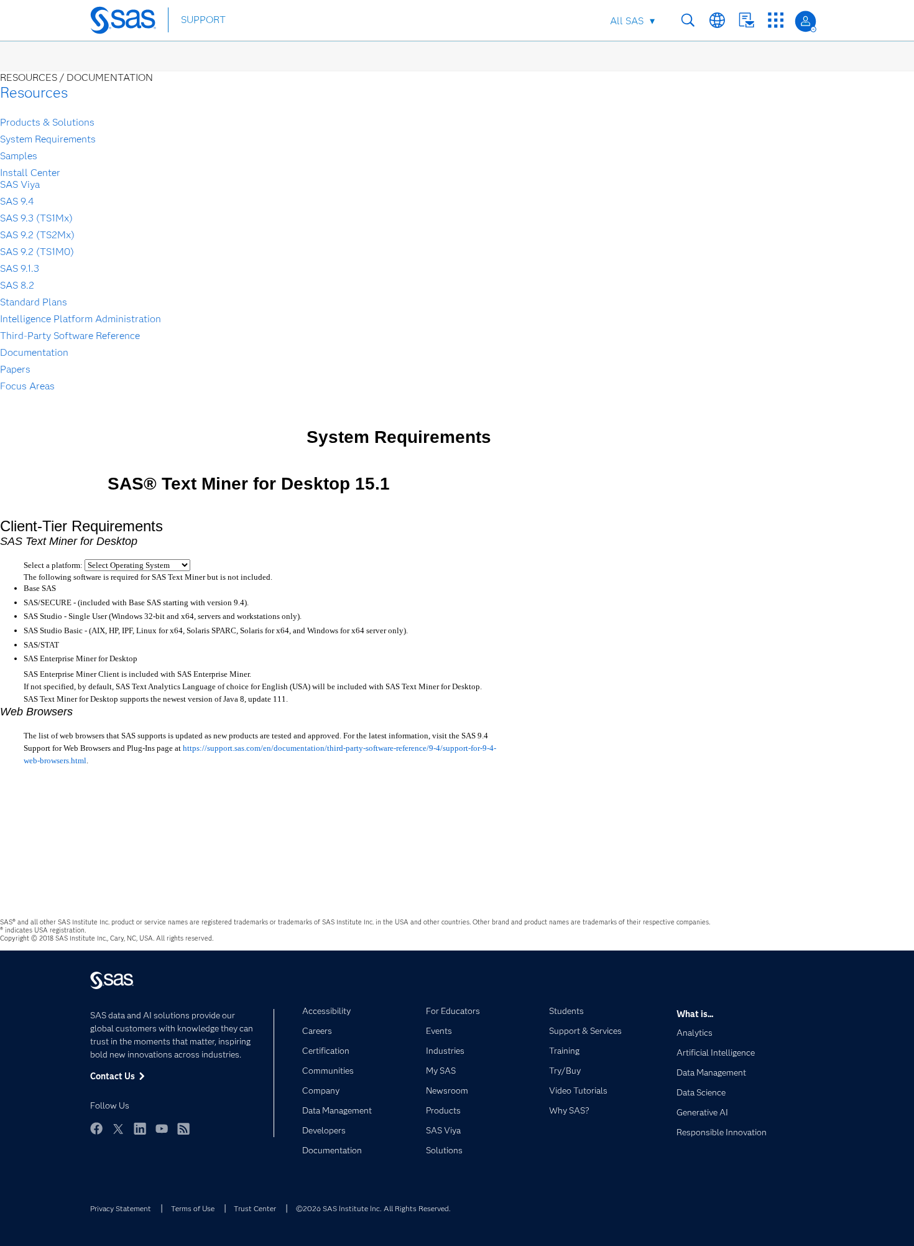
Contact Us (746, 20)
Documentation (34, 352)
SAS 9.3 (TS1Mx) (36, 218)
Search (688, 20)
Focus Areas (27, 386)
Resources (34, 92)
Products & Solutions (47, 122)
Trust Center (255, 1208)
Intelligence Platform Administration (80, 319)
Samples (18, 156)
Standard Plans (33, 302)
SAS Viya (20, 184)
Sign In (805, 21)
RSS (183, 1128)
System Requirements (48, 139)
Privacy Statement (120, 1208)
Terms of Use (193, 1208)
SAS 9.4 (17, 201)
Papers (15, 369)
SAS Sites (775, 20)
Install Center (30, 173)
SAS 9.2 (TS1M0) (37, 252)
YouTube (161, 1128)
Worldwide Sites (717, 20)
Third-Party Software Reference (70, 336)
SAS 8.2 (17, 285)
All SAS (627, 21)
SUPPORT (203, 20)
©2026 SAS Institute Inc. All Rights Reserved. (373, 1208)
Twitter (118, 1128)
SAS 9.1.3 (19, 268)
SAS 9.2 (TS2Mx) (37, 235)
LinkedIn (140, 1128)
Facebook (96, 1128)
